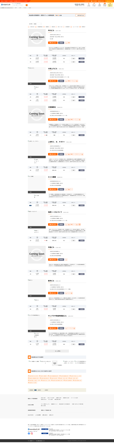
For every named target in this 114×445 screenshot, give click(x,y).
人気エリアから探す (94, 5)
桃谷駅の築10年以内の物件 (33, 376)
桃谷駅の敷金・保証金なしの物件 (34, 380)
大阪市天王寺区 (53, 34)
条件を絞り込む (81, 15)
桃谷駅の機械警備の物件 (64, 376)
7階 (30, 344)
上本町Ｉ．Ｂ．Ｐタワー (56, 142)
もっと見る (57, 351)
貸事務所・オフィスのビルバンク (6, 7)
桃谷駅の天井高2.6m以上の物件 (76, 376)
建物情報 (61, 42)
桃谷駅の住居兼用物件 (68, 380)
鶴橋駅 (58, 113)
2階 (30, 97)
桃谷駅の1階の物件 (54, 378)
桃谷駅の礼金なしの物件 (46, 380)
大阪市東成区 (52, 111)
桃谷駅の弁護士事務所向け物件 (57, 380)
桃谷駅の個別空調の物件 (45, 378)
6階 (30, 309)
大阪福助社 (52, 107)
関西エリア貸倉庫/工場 (46, 410)
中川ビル (51, 30)
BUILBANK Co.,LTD (75, 440)
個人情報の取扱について (40, 440)
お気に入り (109, 1)
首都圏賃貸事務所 (32, 410)
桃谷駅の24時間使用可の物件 (34, 378)
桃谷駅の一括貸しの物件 (63, 378)
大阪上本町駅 (57, 36)
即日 (64, 58)
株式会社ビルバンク (34, 429)
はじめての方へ (87, 1)
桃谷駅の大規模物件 (43, 376)
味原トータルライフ (55, 212)
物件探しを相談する (110, 5)
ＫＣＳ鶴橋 (52, 177)
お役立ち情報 (31, 404)
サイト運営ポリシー (31, 440)
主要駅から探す (99, 5)
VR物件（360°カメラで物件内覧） (78, 404)
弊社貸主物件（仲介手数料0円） (64, 404)
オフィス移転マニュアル (45, 404)
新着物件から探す (104, 5)
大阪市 (20, 7)
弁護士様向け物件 (57, 399)
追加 (73, 58)
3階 (30, 240)
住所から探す (88, 5)
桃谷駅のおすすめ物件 (32, 382)
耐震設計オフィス (54, 404)
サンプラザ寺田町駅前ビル (57, 316)
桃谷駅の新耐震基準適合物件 (53, 376)
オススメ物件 (50, 399)
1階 (30, 58)
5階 (30, 135)
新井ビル (51, 281)
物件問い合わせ (43, 399)
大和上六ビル (52, 68)
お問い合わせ (102, 1)
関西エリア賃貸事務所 (32, 398)
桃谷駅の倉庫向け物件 (77, 380)
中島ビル (51, 247)
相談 (64, 97)
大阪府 (16, 7)
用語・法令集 (43, 405)
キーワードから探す (74, 397)
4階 (30, 61)
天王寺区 (25, 7)
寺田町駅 (58, 287)
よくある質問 (94, 1)
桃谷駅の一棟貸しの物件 (74, 378)
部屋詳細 (81, 58)
